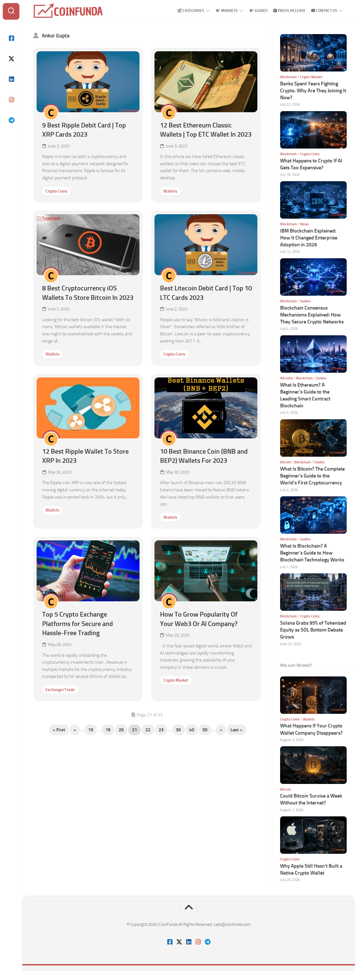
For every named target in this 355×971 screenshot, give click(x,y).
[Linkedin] (11, 79)
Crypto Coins (56, 191)
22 (147, 729)
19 (107, 729)
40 (191, 729)
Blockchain (288, 77)
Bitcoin (285, 462)
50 (204, 729)
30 (178, 729)
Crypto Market (175, 680)
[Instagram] (11, 100)
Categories (193, 10)
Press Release (291, 10)
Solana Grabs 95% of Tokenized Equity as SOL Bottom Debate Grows (313, 630)
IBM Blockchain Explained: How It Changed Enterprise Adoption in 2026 (308, 238)
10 (90, 729)
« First (59, 729)
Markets (229, 10)
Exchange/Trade (60, 689)
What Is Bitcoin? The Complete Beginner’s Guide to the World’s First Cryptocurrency (312, 476)
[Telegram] (11, 120)
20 (121, 729)
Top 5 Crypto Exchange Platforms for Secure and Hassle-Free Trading (77, 623)
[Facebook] (11, 38)
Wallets (170, 191)
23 (161, 729)
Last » (236, 729)
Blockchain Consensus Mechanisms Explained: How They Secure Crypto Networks (312, 315)
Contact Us (326, 10)
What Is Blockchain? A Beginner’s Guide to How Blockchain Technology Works (312, 553)
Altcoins (286, 378)
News (304, 224)
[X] (11, 59)
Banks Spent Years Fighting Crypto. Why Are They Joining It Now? (313, 91)
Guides (261, 10)
